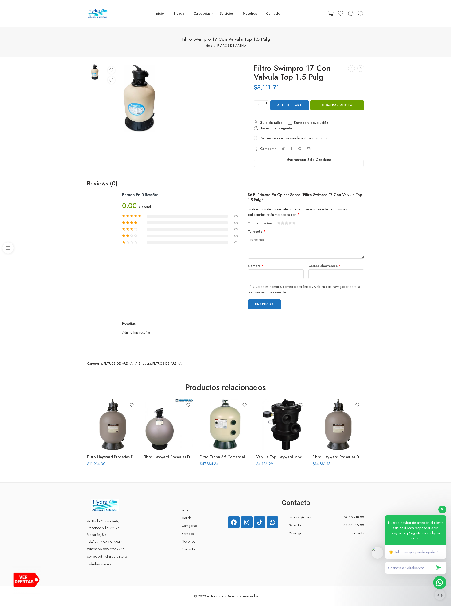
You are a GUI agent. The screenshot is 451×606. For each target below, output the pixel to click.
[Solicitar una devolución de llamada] (440, 595)
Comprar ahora (337, 105)
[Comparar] (111, 80)
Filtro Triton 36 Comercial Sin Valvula (225, 457)
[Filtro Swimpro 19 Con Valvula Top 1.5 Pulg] (360, 68)
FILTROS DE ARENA (231, 45)
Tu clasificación (260, 223)
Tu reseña (257, 231)
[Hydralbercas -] (97, 13)
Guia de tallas (270, 122)
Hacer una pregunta (275, 128)
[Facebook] (234, 522)
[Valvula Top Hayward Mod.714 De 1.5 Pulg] (282, 424)
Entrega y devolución (310, 122)
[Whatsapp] (272, 522)
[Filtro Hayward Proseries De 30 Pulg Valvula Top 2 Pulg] (169, 424)
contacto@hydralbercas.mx (107, 556)
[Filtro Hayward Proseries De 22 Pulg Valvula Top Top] (338, 424)
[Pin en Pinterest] (299, 148)
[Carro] (330, 13)
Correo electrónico (324, 265)
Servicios (226, 13)
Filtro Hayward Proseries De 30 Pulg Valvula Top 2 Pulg (169, 457)
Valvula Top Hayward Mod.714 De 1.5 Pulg (282, 457)
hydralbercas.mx (99, 563)
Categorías (202, 13)
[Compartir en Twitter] (283, 148)
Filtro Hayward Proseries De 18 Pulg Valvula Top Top (113, 457)
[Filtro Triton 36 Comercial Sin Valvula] (225, 424)
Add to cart (289, 105)
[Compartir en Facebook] (291, 148)
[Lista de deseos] (111, 70)
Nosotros (250, 13)
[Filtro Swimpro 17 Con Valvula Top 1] (95, 71)
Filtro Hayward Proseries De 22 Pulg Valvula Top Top (338, 457)
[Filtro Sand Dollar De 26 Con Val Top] (351, 68)
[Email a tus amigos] (309, 148)
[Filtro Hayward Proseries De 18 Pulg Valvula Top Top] (113, 424)
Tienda (178, 13)
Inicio (159, 13)
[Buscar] (361, 13)
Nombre (256, 265)
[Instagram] (247, 522)
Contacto (273, 13)
